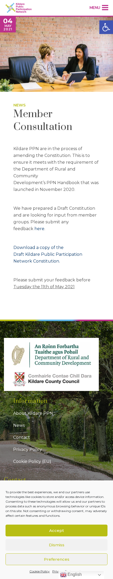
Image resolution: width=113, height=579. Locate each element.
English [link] (74, 574)
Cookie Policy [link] (39, 571)
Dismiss (56, 544)
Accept (56, 530)
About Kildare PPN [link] (33, 413)
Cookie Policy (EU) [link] (32, 461)
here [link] (39, 228)
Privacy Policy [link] (27, 449)
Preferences (56, 559)
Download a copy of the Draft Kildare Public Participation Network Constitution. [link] (47, 254)
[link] (106, 27)
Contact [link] (21, 437)
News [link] (19, 105)
